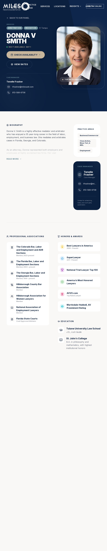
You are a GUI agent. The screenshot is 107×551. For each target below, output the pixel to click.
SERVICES (45, 6)
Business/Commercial (89, 135)
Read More (13, 159)
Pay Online (96, 6)
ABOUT (89, 6)
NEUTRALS (17, 6)
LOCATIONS (59, 6)
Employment (85, 151)
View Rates (21, 64)
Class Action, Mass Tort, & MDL (85, 143)
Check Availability (25, 55)
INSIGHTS (74, 6)
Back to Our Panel (19, 18)
